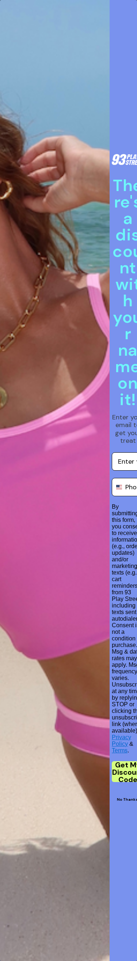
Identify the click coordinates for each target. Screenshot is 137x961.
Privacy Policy (121, 740)
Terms (120, 750)
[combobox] (117, 487)
